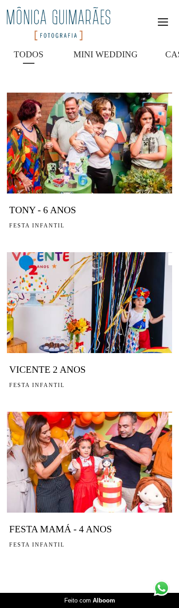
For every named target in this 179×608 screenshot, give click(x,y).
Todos (29, 54)
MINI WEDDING (105, 54)
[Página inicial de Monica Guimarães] (58, 24)
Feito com (89, 600)
